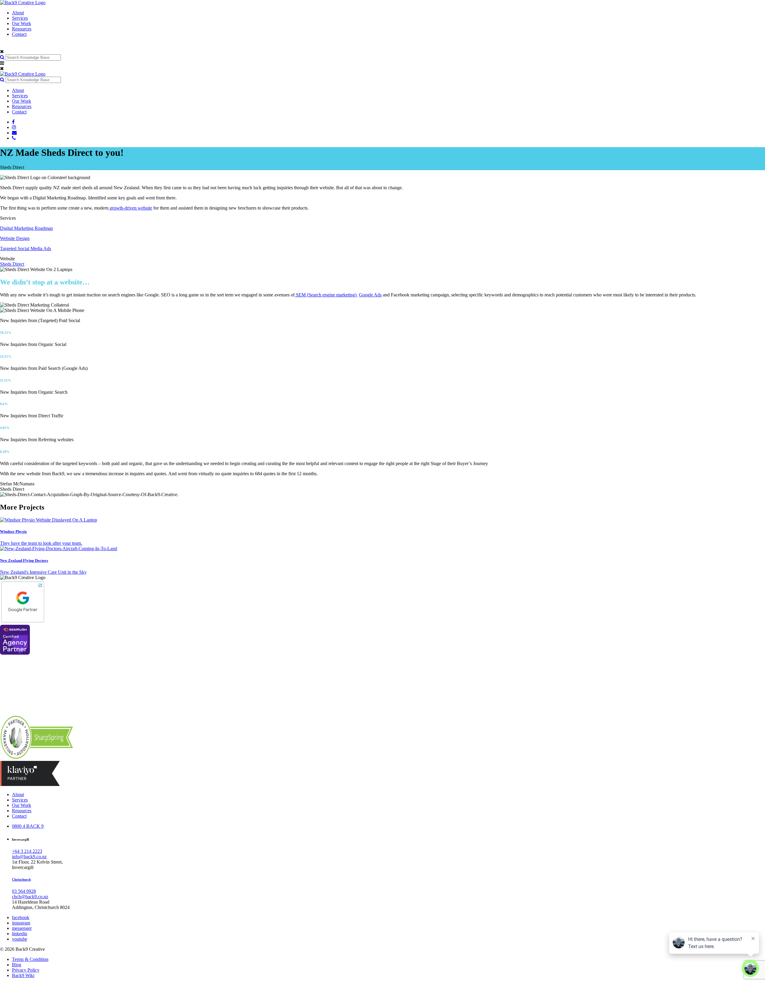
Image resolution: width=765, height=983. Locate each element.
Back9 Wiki (23, 975)
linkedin (19, 933)
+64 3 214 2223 (27, 851)
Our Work (21, 23)
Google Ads (370, 294)
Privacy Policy (25, 970)
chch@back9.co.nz (30, 896)
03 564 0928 (24, 891)
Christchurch (21, 879)
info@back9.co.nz (29, 856)
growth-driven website (130, 207)
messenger (22, 928)
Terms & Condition (30, 959)
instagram (21, 922)
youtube (19, 939)
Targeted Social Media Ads (25, 248)
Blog (16, 964)
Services (20, 18)
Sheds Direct (12, 264)
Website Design (15, 238)
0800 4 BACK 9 (28, 826)
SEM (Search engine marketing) (326, 294)
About (18, 12)
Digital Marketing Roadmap (26, 228)
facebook (20, 917)
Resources (21, 28)
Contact (19, 34)
